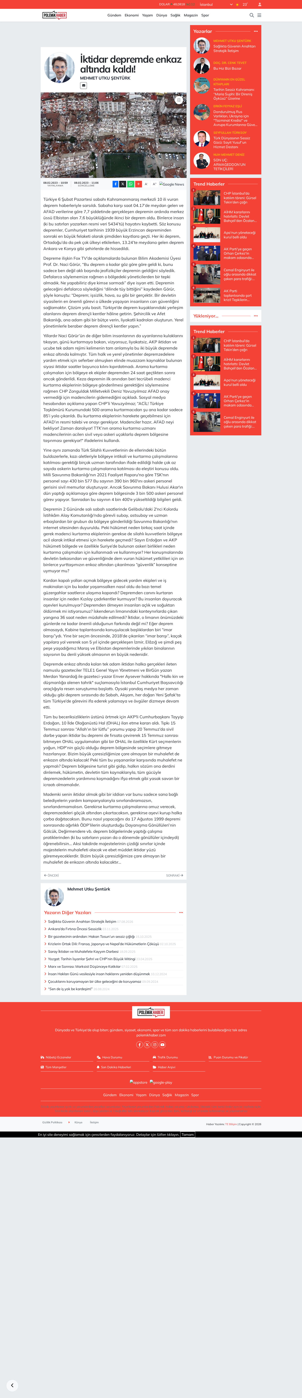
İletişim (94, 1122)
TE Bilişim (231, 1124)
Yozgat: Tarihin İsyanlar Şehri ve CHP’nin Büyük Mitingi (92, 959)
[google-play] (161, 1082)
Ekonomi (132, 15)
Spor (205, 15)
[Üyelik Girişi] (258, 4)
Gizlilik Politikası (52, 1122)
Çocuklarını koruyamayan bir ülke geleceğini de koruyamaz (95, 981)
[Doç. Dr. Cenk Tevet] (202, 65)
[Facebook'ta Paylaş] (115, 184)
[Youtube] (162, 1044)
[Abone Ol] (171, 184)
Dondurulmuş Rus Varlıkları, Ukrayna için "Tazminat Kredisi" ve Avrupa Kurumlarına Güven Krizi (235, 118)
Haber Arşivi (166, 1067)
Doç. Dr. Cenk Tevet (230, 63)
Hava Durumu (112, 1057)
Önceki (53, 875)
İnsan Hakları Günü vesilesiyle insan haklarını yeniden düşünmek (99, 974)
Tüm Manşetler (55, 1067)
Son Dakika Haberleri (116, 1067)
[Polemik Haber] (54, 14)
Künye (78, 1122)
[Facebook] (139, 1044)
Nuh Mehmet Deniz (228, 155)
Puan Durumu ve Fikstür (231, 1057)
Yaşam (147, 15)
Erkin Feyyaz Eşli (227, 106)
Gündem (114, 15)
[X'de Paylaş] (122, 184)
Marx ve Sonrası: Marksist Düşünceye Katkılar (84, 966)
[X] (147, 1044)
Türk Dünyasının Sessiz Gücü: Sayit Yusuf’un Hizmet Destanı (231, 142)
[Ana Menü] (259, 15)
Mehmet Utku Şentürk (105, 78)
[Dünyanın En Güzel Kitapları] (202, 85)
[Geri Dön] (12, 1386)
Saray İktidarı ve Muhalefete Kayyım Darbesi (83, 951)
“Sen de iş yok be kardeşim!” (70, 989)
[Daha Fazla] (138, 184)
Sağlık (175, 15)
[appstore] (138, 1082)
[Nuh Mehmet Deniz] (202, 160)
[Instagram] (154, 1044)
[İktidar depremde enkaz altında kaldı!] (114, 135)
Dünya (161, 15)
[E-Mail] (83, 85)
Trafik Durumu (168, 1057)
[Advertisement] (225, 467)
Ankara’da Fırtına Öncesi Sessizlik (75, 929)
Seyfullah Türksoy (230, 133)
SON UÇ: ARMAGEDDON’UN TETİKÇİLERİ (229, 164)
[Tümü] (256, 31)
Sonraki (173, 875)
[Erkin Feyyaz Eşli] (202, 112)
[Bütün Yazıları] (181, 912)
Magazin (191, 15)
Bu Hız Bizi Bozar (227, 68)
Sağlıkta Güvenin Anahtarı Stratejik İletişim (82, 921)
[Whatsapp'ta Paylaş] (130, 184)
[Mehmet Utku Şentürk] (59, 67)
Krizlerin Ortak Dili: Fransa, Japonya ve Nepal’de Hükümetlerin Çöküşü (104, 944)
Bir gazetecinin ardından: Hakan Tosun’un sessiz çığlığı (92, 936)
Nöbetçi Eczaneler (58, 1057)
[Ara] (252, 15)
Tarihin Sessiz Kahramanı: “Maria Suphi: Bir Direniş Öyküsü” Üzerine (234, 93)
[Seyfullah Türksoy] (202, 138)
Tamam (188, 1134)
